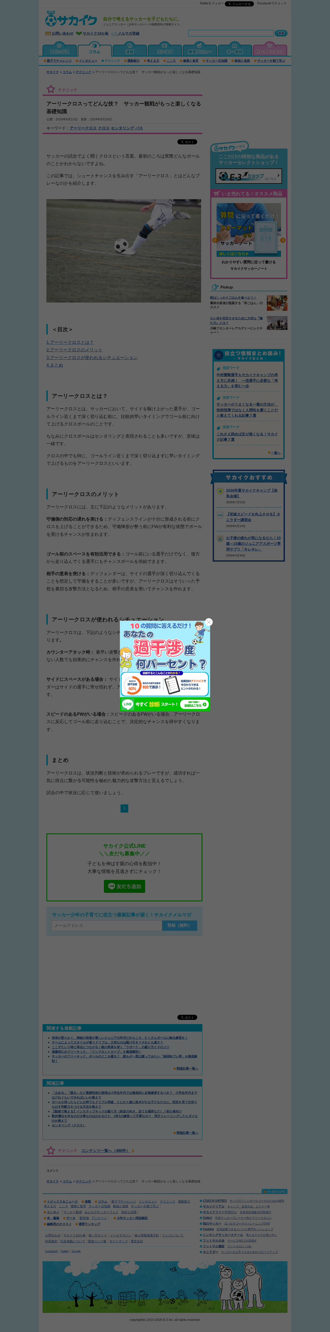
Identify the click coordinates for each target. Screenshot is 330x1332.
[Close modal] (209, 622)
